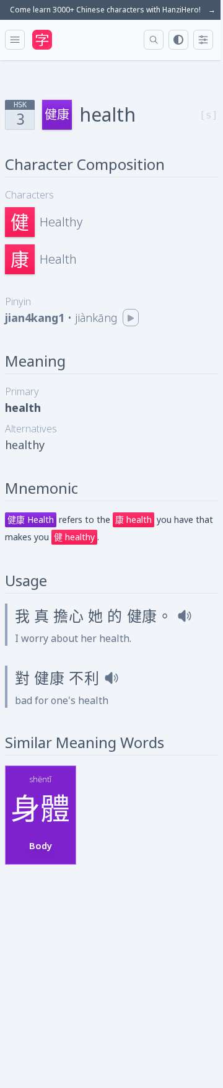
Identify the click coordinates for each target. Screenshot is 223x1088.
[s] (208, 115)
